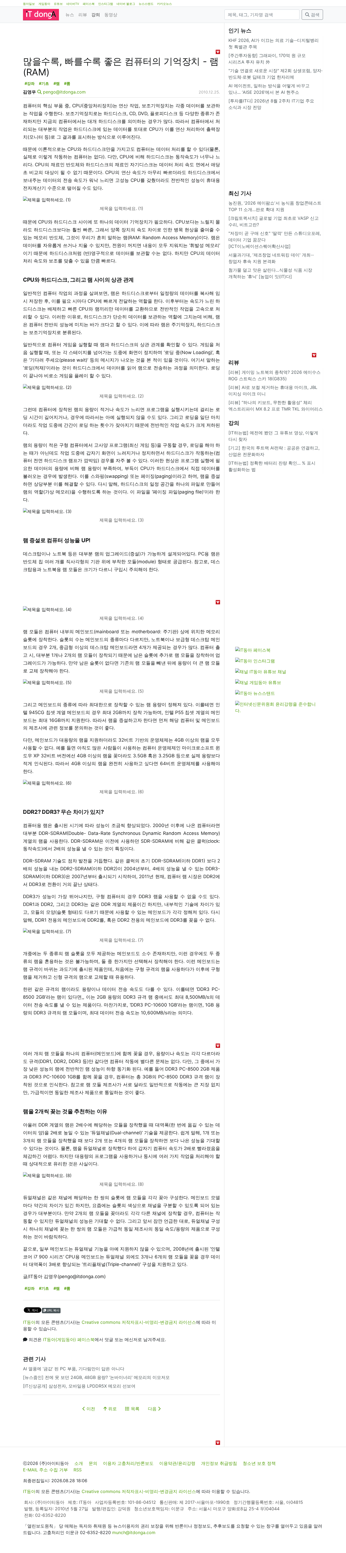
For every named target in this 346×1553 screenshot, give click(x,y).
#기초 (44, 83)
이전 (90, 1408)
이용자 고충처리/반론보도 (128, 1463)
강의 (95, 14)
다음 (153, 1408)
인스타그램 (105, 4)
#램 (57, 83)
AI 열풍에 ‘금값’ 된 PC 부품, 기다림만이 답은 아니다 (73, 1368)
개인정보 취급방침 (219, 1463)
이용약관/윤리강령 (177, 1463)
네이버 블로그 (126, 4)
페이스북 (89, 4)
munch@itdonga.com (133, 1532)
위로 (112, 1408)
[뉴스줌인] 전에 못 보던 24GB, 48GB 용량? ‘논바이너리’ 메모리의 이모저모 (96, 1377)
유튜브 (58, 4)
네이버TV (72, 4)
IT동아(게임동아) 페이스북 (69, 1339)
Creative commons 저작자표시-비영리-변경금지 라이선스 (139, 1322)
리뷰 (82, 14)
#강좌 (30, 83)
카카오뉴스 (164, 4)
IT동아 (29, 1322)
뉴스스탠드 (146, 4)
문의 (93, 1463)
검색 (315, 14)
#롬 (67, 83)
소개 (78, 1463)
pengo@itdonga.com (64, 92)
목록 (134, 1408)
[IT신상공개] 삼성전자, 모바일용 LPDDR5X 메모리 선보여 (79, 1386)
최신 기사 (239, 193)
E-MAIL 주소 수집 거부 (45, 1469)
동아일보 (29, 4)
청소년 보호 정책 (259, 1463)
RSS (78, 1469)
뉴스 (69, 14)
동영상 (110, 14)
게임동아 (44, 4)
